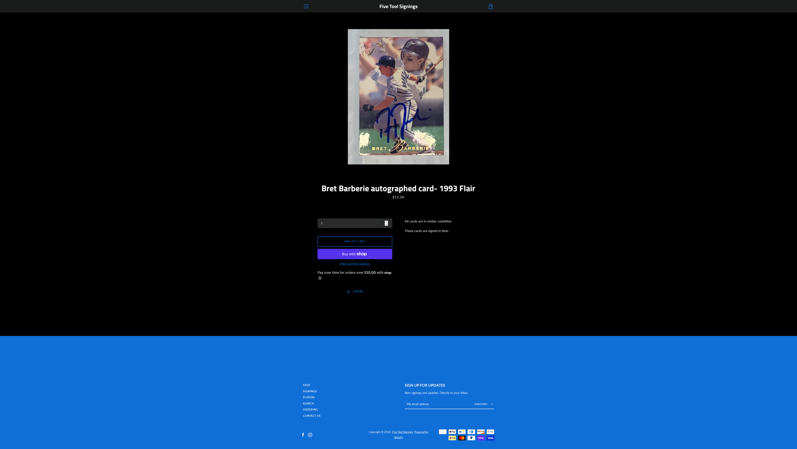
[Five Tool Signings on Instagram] (310, 434)
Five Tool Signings (398, 6)
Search (308, 403)
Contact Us (312, 415)
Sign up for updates (425, 385)
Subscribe (481, 404)
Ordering (310, 409)
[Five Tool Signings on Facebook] (303, 434)
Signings (310, 391)
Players (309, 397)
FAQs (306, 385)
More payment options (355, 263)
